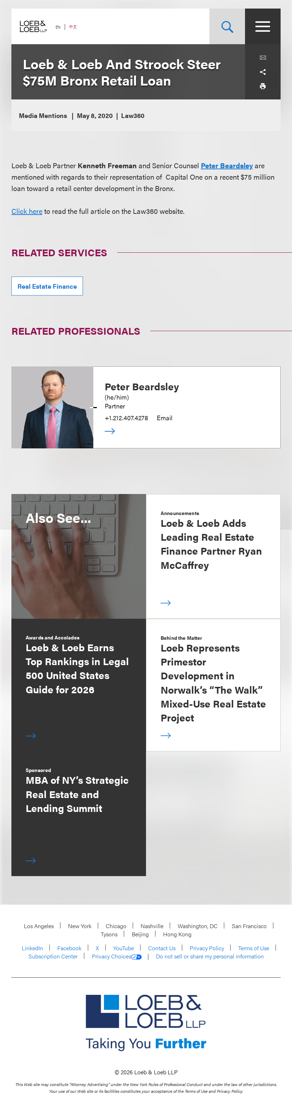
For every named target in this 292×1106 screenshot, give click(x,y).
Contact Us (162, 948)
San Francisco (249, 926)
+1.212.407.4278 (126, 417)
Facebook (69, 948)
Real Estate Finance (47, 286)
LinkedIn (32, 948)
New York (80, 926)
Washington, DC (198, 926)
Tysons (109, 934)
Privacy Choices (111, 956)
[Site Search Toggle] (227, 26)
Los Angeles (39, 926)
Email (164, 417)
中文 (73, 26)
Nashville (152, 926)
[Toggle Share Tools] (262, 72)
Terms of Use (253, 948)
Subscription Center (53, 956)
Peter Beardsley (227, 165)
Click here (26, 211)
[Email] (263, 58)
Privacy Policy (207, 948)
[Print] (262, 86)
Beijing (140, 934)
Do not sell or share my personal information (210, 956)
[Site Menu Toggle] (263, 26)
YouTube (123, 948)
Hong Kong (177, 934)
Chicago (116, 926)
